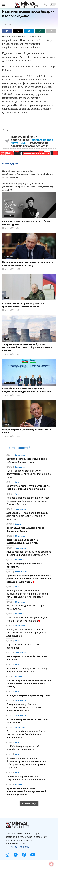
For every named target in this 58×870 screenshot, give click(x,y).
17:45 (10, 587)
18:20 (10, 548)
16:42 (10, 665)
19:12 (10, 467)
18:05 (10, 560)
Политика (8, 257)
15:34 (10, 754)
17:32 (10, 602)
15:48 (10, 742)
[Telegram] (16, 855)
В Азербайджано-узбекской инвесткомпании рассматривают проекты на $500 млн (24, 707)
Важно (7, 424)
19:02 (10, 494)
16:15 (10, 700)
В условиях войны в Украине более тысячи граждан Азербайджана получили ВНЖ (25, 734)
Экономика (9, 383)
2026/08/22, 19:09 (12, 310)
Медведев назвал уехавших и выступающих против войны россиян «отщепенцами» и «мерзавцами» (27, 593)
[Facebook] (24, 855)
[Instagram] (7, 855)
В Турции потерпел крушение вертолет (28, 695)
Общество (8, 216)
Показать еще (29, 804)
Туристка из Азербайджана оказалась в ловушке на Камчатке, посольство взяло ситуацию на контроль (29, 578)
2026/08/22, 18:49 (12, 395)
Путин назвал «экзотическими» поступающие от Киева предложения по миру (28, 473)
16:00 (10, 727)
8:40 (10, 455)
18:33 (10, 524)
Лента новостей (18, 448)
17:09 (10, 626)
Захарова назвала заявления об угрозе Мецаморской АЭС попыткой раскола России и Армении (27, 347)
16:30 (10, 677)
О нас (14, 847)
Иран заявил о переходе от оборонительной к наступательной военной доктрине (26, 791)
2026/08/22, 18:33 (12, 436)
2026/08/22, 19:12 (12, 269)
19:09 (10, 482)
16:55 (10, 641)
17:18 (10, 614)
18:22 (10, 536)
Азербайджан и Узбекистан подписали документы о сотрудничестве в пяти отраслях (27, 516)
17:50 (10, 572)
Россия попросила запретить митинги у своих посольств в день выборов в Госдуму (28, 683)
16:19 (10, 692)
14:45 (10, 784)
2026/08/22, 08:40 (12, 228)
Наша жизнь (21, 572)
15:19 (10, 773)
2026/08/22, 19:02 (12, 354)
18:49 (10, 509)
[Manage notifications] (51, 864)
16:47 (10, 653)
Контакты (25, 847)
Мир (6, 298)
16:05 (10, 715)
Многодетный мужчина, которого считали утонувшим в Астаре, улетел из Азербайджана (27, 632)
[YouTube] (32, 855)
